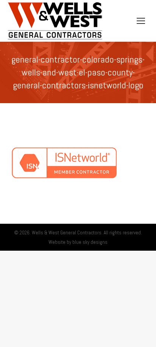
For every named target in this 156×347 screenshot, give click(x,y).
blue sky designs (90, 242)
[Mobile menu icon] (140, 20)
